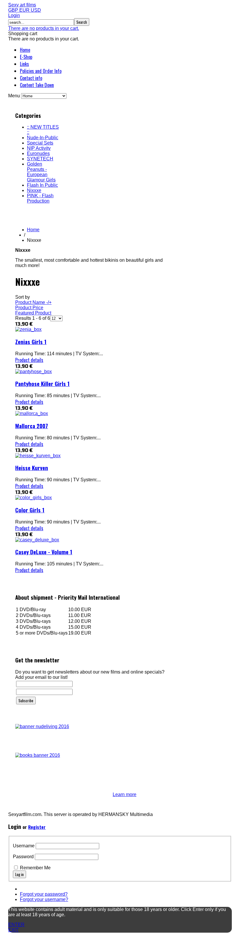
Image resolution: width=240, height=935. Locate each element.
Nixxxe (34, 190)
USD (36, 10)
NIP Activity (39, 148)
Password (23, 856)
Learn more (124, 794)
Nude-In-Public (42, 137)
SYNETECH (40, 158)
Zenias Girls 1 (31, 342)
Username (24, 845)
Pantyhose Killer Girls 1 (42, 383)
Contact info (31, 77)
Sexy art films (22, 4)
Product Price (29, 307)
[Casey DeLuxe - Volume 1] (37, 539)
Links (24, 63)
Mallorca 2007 (31, 426)
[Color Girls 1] (33, 497)
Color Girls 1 (29, 510)
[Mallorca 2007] (31, 413)
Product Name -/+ (33, 302)
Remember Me (35, 867)
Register (37, 826)
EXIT (13, 929)
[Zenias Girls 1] (28, 329)
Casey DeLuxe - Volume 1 (43, 552)
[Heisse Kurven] (38, 455)
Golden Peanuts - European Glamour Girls (41, 172)
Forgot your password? (44, 894)
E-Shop (26, 56)
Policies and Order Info (40, 70)
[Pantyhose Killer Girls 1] (33, 371)
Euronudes (38, 153)
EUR (25, 10)
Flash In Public (42, 185)
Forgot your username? (44, 899)
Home (25, 49)
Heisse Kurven (31, 468)
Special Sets (40, 142)
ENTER (16, 924)
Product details (29, 359)
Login (14, 15)
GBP (13, 10)
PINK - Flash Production (40, 198)
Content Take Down (37, 85)
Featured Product (33, 312)
